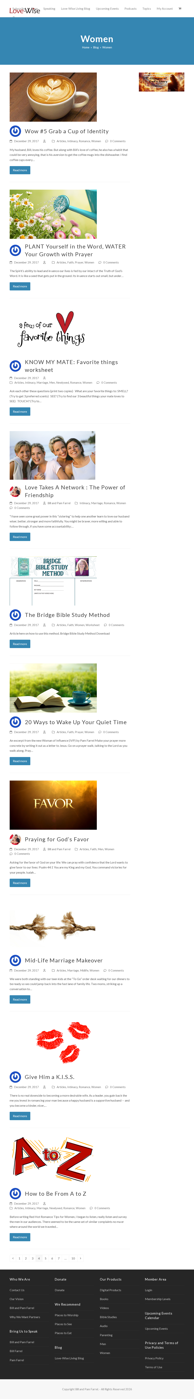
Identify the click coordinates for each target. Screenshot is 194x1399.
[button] (180, 8)
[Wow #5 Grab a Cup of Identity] (53, 97)
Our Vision (16, 1299)
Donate (59, 1290)
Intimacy (72, 141)
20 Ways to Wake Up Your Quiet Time (76, 722)
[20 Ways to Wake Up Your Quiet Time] (53, 687)
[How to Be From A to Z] (52, 1159)
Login (148, 1290)
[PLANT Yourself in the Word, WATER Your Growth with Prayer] (53, 214)
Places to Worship (66, 1315)
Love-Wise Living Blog (69, 1358)
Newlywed (62, 382)
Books (104, 1299)
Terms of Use (153, 1367)
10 (74, 1258)
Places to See (63, 1324)
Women (96, 141)
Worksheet (93, 625)
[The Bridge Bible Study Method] (53, 580)
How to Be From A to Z (55, 1193)
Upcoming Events (156, 1328)
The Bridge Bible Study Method (67, 614)
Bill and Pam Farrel (59, 503)
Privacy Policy (154, 1358)
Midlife (84, 970)
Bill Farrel (16, 1351)
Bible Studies (108, 1317)
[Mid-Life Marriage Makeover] (52, 926)
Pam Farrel (17, 1360)
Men (52, 382)
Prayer (79, 262)
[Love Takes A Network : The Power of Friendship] (52, 455)
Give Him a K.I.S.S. (49, 1076)
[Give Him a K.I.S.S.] (52, 1043)
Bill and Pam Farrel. (87, 1389)
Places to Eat (63, 1333)
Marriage (42, 382)
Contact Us (17, 1290)
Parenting (106, 1335)
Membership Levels (158, 1299)
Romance (84, 141)
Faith (70, 262)
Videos (104, 1308)
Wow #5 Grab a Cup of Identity (67, 131)
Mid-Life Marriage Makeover (64, 960)
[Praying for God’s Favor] (53, 805)
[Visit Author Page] (15, 130)
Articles (61, 141)
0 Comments (118, 141)
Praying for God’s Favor (57, 839)
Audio (104, 1326)
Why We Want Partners (25, 1317)
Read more (20, 170)
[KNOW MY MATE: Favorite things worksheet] (52, 329)
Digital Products (110, 1290)
